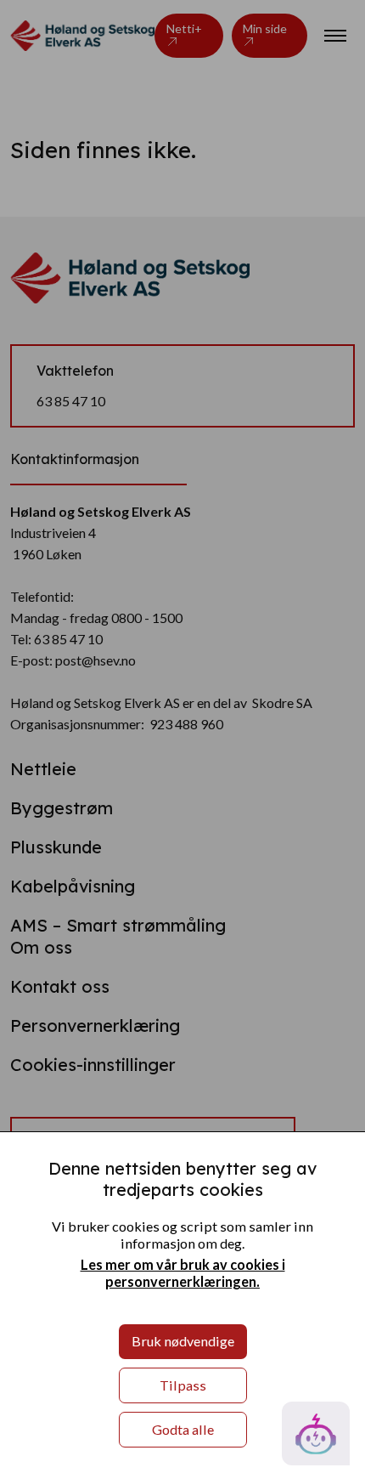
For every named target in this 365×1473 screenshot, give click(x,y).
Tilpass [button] (183, 1385)
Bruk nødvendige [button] (183, 1341)
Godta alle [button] (183, 1429)
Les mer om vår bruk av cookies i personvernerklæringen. (183, 1272)
